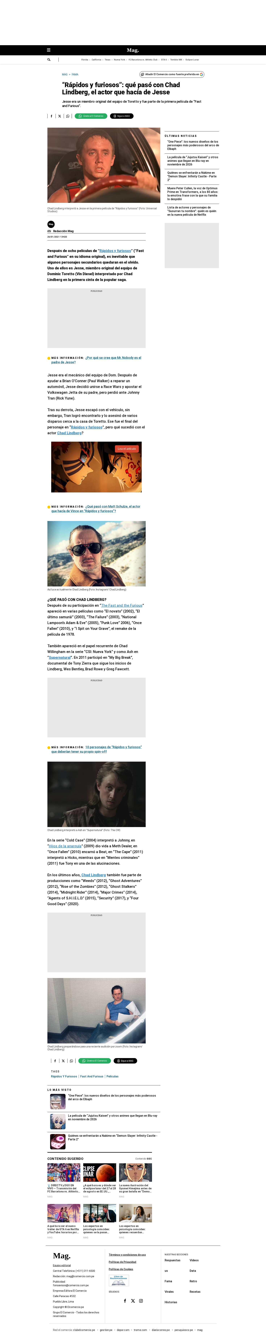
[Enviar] (49, 60)
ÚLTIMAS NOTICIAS (181, 135)
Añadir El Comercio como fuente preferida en (172, 74)
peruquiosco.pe (184, 1330)
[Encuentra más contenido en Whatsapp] (68, 116)
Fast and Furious (91, 1076)
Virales (169, 1291)
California (96, 60)
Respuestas (172, 1260)
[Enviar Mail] (49, 231)
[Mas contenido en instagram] (141, 1301)
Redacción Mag (63, 231)
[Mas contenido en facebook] (125, 1301)
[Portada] (61, 1262)
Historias (171, 1302)
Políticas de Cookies (121, 1269)
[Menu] (50, 50)
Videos (194, 1260)
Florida (84, 60)
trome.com (141, 1330)
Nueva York (119, 60)
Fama (168, 1281)
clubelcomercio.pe (84, 1330)
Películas (113, 1076)
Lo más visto (59, 1089)
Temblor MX (176, 60)
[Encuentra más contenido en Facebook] (51, 116)
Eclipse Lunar (192, 60)
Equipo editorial (62, 1265)
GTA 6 (164, 60)
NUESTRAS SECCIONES (176, 1254)
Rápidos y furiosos (64, 1076)
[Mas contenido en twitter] (133, 1301)
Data (193, 1270)
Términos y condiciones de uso (127, 1254)
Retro (193, 1281)
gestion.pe (106, 1330)
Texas (107, 60)
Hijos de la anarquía (65, 846)
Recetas (195, 1291)
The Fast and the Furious (121, 605)
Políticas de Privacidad (122, 1262)
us (166, 1270)
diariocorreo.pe (161, 1330)
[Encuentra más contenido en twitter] (60, 116)
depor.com (123, 1330)
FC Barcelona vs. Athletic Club (143, 60)
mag (199, 1330)
